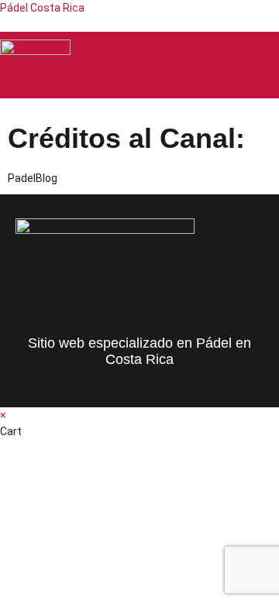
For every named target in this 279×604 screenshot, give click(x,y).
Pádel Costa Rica (42, 8)
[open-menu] (266, 65)
